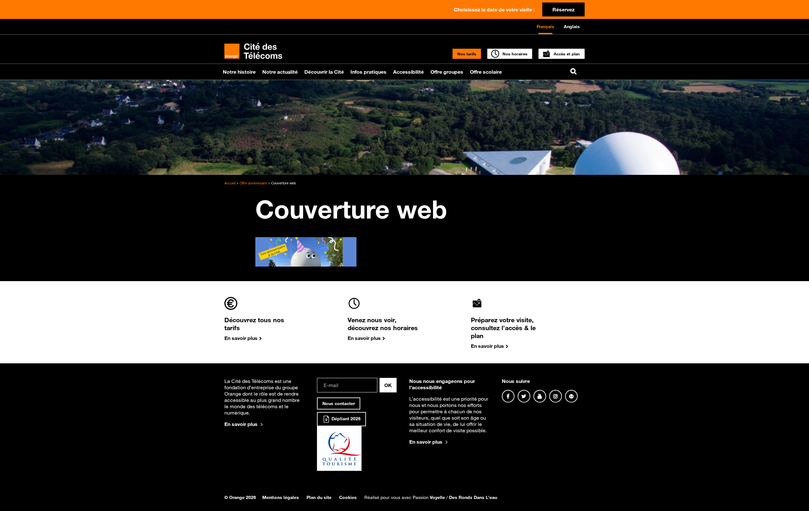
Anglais (572, 26)
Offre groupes (446, 72)
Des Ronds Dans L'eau (473, 497)
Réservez (563, 9)
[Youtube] (539, 396)
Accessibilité (408, 72)
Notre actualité (280, 72)
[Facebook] (508, 396)
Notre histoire (239, 72)
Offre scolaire (486, 72)
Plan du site (319, 497)
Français (545, 26)
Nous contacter (338, 403)
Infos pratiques (368, 72)
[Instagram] (555, 396)
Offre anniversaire (253, 183)
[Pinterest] (571, 396)
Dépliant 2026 (345, 419)
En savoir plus (241, 424)
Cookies (348, 497)
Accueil (229, 183)
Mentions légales (280, 497)
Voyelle (437, 497)
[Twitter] (524, 396)
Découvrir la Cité (324, 72)
